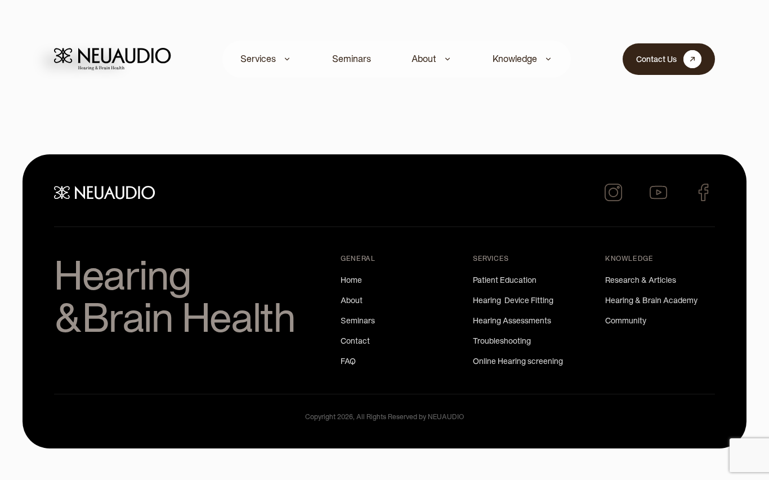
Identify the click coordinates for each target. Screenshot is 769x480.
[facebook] (703, 192)
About (424, 59)
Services (258, 59)
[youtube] (658, 192)
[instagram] (613, 192)
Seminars (351, 59)
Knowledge (515, 59)
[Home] (112, 59)
